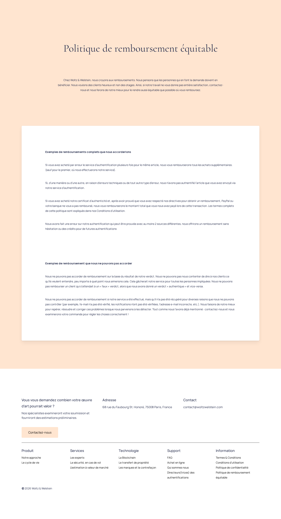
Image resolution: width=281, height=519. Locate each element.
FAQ (169, 457)
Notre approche (31, 457)
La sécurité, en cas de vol (85, 462)
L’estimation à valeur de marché (89, 467)
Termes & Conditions (228, 457)
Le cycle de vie (30, 462)
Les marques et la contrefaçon (137, 467)
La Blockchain (127, 457)
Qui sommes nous (178, 467)
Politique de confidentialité (232, 467)
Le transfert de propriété (134, 462)
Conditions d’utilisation (230, 462)
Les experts (77, 457)
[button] (39, 432)
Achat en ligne (176, 462)
